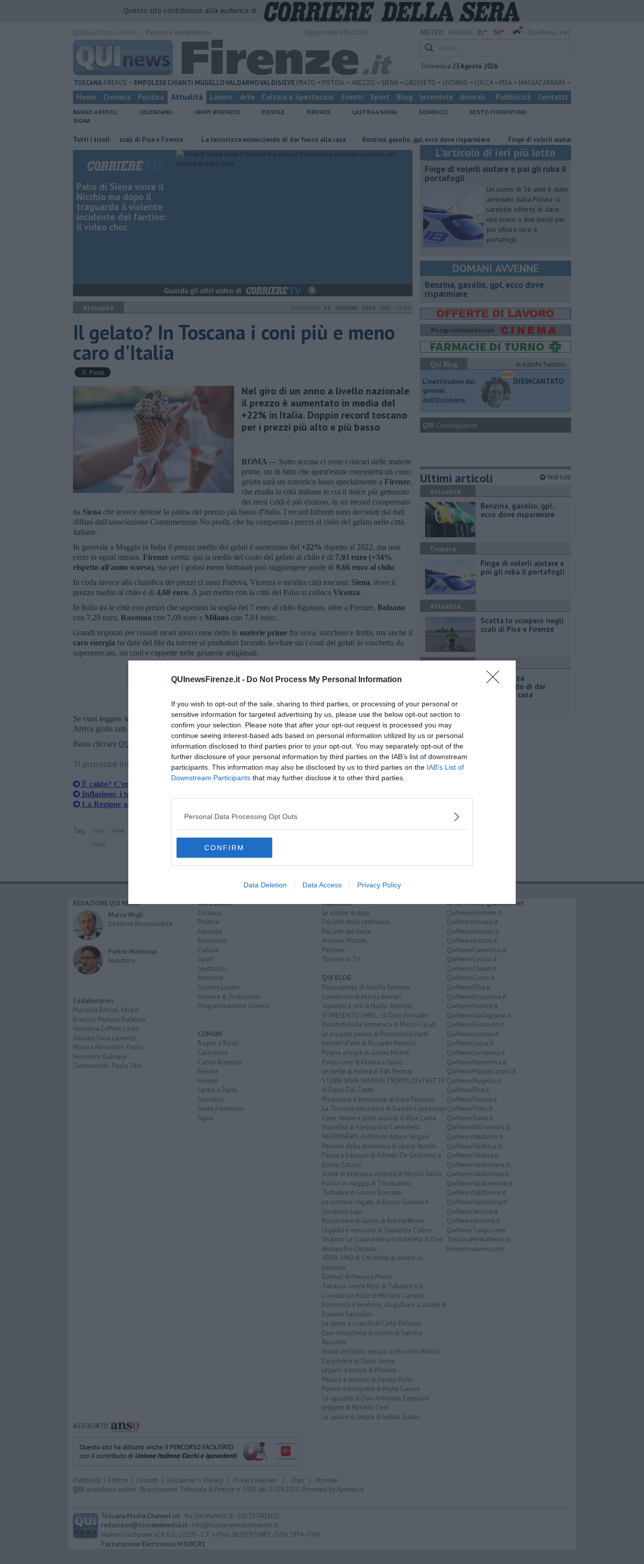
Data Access (322, 885)
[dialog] (322, 782)
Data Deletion (265, 885)
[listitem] (322, 816)
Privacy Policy (379, 885)
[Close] (496, 680)
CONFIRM (224, 848)
